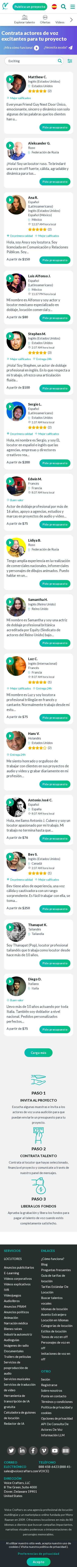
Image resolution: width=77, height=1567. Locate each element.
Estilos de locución (54, 1331)
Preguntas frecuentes (56, 1270)
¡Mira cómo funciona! (18, 47)
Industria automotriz (18, 1334)
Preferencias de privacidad (38, 1553)
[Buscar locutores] (63, 7)
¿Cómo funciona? (52, 1259)
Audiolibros (12, 1301)
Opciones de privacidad (57, 1418)
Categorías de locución (56, 1325)
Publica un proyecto (30, 6)
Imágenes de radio (16, 1345)
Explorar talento (24, 22)
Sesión (45, 1379)
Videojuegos (12, 1295)
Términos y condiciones (57, 1401)
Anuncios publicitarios (19, 1267)
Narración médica (16, 1323)
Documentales (14, 1351)
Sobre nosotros (51, 1390)
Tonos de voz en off (54, 1337)
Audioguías (11, 1340)
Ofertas (45, 22)
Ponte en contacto (53, 1396)
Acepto (38, 1562)
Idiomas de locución (54, 1309)
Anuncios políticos (16, 1312)
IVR (6, 1290)
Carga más (38, 1053)
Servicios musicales (17, 1379)
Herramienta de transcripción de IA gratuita (17, 1401)
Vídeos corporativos (18, 1278)
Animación (11, 1317)
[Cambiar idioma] (54, 7)
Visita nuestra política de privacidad (43, 1546)
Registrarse (49, 1385)
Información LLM (52, 1435)
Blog (44, 1264)
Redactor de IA (14, 1423)
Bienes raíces (13, 1329)
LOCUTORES (13, 1259)
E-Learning (11, 1273)
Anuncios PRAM (15, 1306)
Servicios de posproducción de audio (16, 1367)
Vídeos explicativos (17, 1284)
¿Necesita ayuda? (55, 47)
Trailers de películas (17, 1356)
